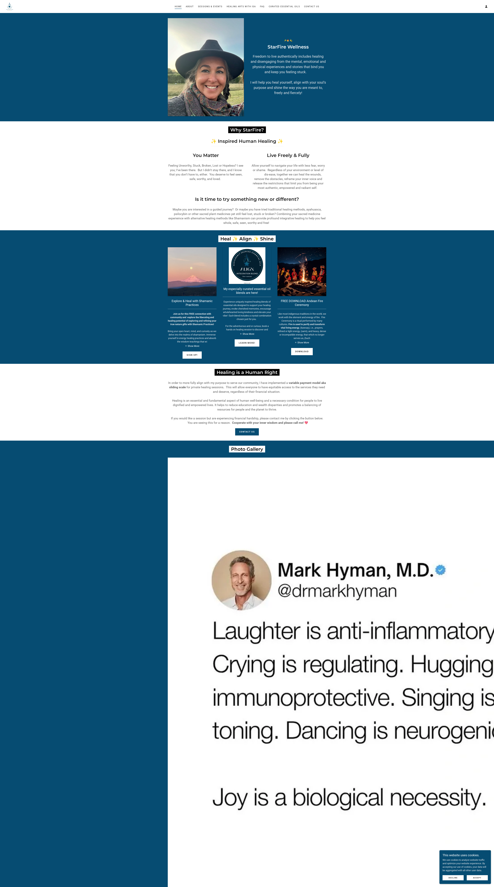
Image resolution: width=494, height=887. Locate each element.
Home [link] (178, 6)
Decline (453, 878)
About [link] (190, 6)
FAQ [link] (262, 6)
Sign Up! (192, 355)
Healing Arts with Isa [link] (241, 6)
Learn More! (247, 343)
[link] (9, 6)
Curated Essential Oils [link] (284, 6)
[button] (486, 6)
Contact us (247, 432)
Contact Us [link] (311, 6)
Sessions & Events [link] (210, 6)
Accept (477, 878)
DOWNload (302, 351)
